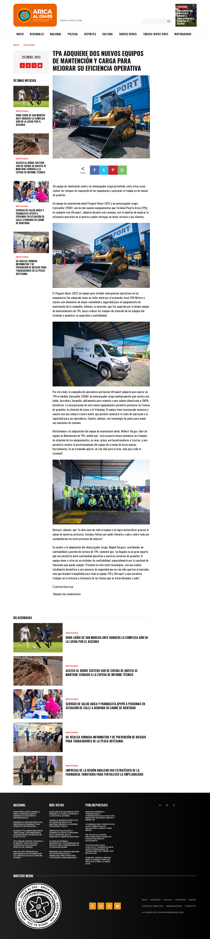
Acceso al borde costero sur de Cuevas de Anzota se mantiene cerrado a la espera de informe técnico (31, 167)
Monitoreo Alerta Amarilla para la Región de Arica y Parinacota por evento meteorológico (26, 815)
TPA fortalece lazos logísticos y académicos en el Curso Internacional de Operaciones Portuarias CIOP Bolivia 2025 (99, 849)
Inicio (16, 44)
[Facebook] (22, 65)
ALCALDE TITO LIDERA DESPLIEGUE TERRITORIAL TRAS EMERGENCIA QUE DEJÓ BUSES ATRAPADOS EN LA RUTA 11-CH (28, 834)
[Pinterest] (113, 170)
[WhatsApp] (122, 170)
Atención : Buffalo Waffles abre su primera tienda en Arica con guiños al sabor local (98, 861)
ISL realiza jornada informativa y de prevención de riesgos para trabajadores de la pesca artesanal (31, 267)
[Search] (169, 21)
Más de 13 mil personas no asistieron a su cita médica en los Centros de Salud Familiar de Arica (27, 855)
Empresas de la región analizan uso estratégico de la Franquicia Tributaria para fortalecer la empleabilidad (104, 772)
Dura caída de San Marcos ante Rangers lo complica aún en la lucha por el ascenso (185, 17)
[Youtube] (39, 65)
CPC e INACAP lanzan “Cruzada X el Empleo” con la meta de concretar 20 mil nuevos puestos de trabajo (28, 844)
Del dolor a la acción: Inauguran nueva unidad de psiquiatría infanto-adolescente (98, 838)
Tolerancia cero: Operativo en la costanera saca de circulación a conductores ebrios (100, 827)
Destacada (182, 6)
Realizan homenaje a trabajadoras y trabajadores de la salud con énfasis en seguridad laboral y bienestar (100, 816)
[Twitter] (34, 65)
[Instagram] (28, 65)
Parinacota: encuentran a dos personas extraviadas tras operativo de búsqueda (28, 824)
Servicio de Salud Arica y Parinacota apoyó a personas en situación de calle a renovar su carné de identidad (30, 216)
